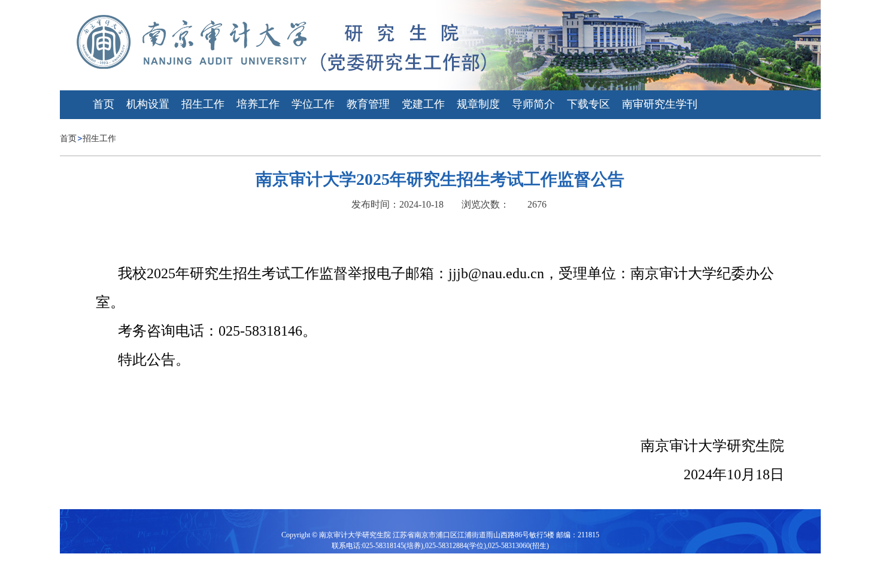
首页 (68, 138)
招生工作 (99, 138)
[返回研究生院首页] (194, 41)
